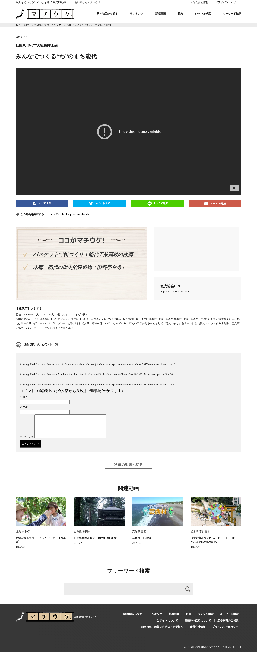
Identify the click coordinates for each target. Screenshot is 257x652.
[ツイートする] (99, 203)
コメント (27, 437)
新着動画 (160, 13)
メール (25, 406)
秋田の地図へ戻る (128, 465)
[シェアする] (42, 203)
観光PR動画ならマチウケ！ (208, 647)
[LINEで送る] (157, 203)
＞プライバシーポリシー (226, 2)
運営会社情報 (198, 626)
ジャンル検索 (203, 13)
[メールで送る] (215, 203)
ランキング (136, 13)
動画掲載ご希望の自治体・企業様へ (162, 626)
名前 (23, 396)
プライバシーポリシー (225, 626)
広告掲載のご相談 (228, 620)
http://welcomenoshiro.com (174, 291)
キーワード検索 (232, 13)
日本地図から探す (107, 13)
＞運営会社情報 (199, 2)
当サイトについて (167, 620)
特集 (180, 13)
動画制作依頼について (198, 620)
